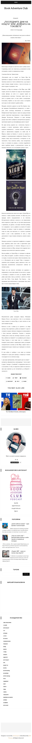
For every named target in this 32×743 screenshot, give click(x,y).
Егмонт (5, 654)
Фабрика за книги (8, 697)
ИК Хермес (6, 673)
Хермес (5, 700)
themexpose (16, 736)
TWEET (16, 377)
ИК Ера (5, 668)
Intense (5, 633)
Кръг (4, 678)
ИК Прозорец (6, 670)
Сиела (4, 692)
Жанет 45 (5, 665)
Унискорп (5, 694)
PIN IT (18, 381)
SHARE (8, 377)
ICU (4, 630)
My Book (5, 638)
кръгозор (5, 705)
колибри (5, 702)
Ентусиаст (6, 660)
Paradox (5, 643)
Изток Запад (6, 676)
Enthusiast (6, 627)
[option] (16, 403)
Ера (4, 662)
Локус (4, 686)
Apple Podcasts (16, 505)
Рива (4, 689)
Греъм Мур (15, 18)
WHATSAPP (10, 381)
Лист (4, 684)
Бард (4, 646)
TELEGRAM (24, 377)
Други (16, 511)
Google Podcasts (16, 508)
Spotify (16, 503)
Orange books (6, 641)
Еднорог (5, 657)
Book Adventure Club (16, 8)
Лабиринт (5, 681)
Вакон (5, 649)
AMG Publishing (7, 622)
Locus (4, 635)
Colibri (5, 625)
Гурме (4, 651)
